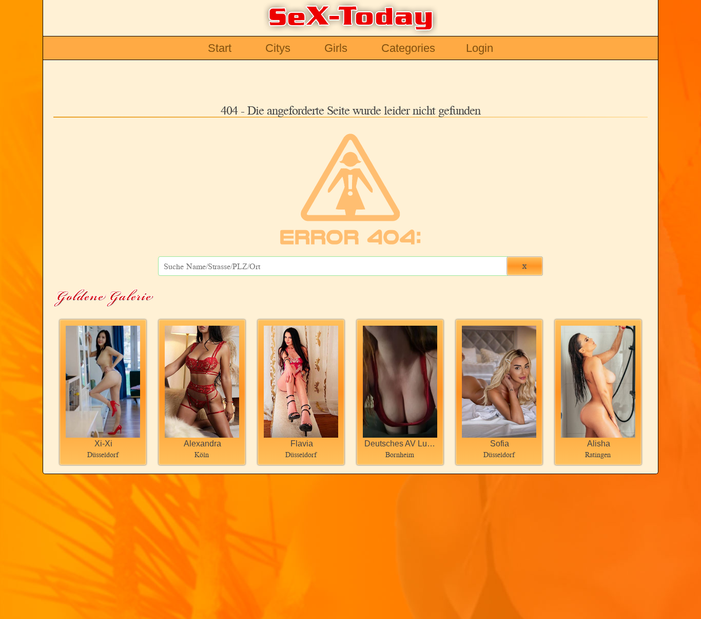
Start (219, 48)
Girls (335, 48)
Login (479, 48)
